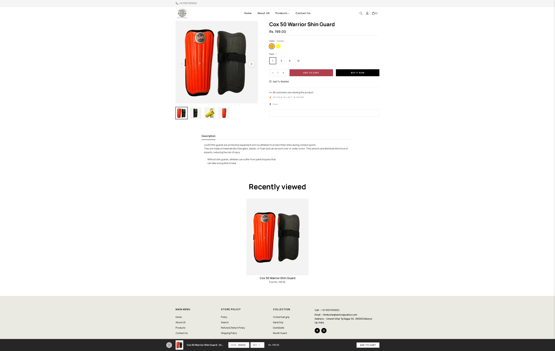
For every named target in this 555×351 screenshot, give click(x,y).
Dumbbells (278, 327)
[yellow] (278, 46)
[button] (361, 13)
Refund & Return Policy (233, 327)
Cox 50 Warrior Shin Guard (277, 278)
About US (181, 322)
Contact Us (182, 333)
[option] (217, 62)
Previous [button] (182, 64)
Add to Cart (368, 345)
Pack (255, 345)
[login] (367, 13)
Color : (276, 40)
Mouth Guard (280, 333)
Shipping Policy (229, 333)
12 (298, 60)
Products (180, 327)
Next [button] (251, 64)
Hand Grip (278, 322)
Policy (224, 317)
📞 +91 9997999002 (186, 3)
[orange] (272, 46)
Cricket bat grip (281, 317)
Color (233, 345)
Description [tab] (208, 136)
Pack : (273, 54)
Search (225, 322)
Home (179, 317)
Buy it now (358, 72)
